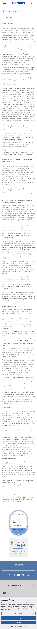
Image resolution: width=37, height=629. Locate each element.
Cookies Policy (7, 609)
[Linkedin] (28, 575)
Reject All (18, 618)
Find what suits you (18, 515)
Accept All (18, 623)
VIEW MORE (18, 554)
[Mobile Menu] (4, 3)
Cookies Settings (17, 613)
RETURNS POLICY (8, 17)
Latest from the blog (18, 551)
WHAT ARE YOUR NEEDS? (18, 530)
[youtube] (18, 575)
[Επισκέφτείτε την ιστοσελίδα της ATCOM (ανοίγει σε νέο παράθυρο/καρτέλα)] (18, 626)
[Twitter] (23, 575)
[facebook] (9, 575)
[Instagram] (14, 575)
